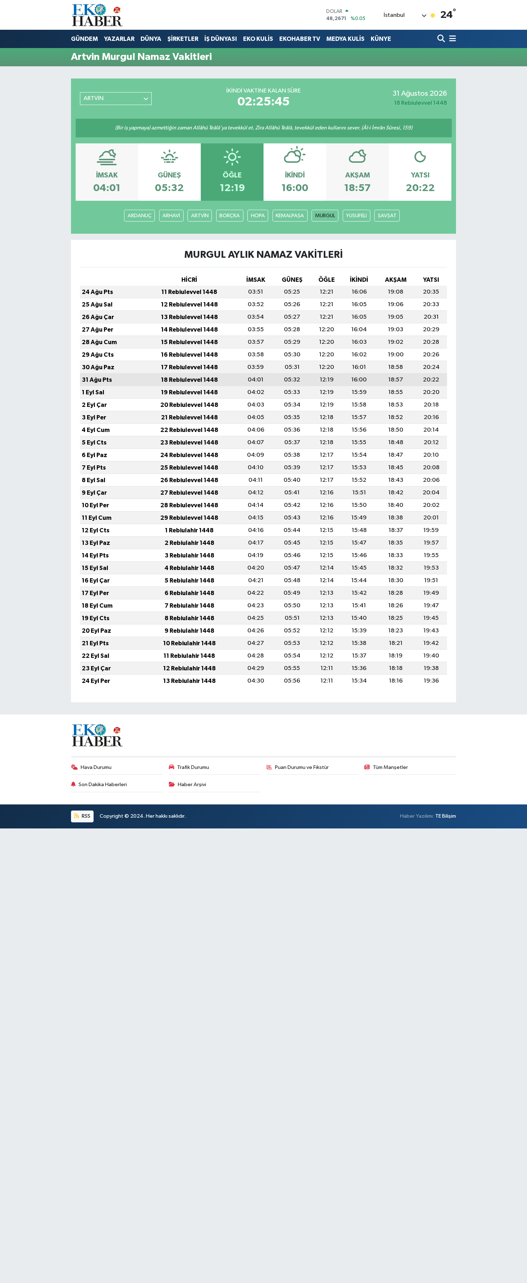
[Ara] (441, 39)
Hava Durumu (96, 767)
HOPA (258, 215)
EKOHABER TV (299, 39)
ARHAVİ (171, 215)
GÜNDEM (84, 39)
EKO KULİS (258, 39)
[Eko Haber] (98, 14)
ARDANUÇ (140, 215)
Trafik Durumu (193, 767)
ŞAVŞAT (387, 215)
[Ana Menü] (451, 39)
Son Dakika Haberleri (103, 784)
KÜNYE (381, 39)
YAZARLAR (119, 39)
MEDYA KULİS (345, 39)
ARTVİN (200, 215)
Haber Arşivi (192, 784)
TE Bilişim (445, 816)
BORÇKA (229, 215)
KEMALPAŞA (290, 215)
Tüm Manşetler (390, 767)
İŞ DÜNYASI (220, 39)
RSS (85, 816)
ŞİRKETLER (182, 39)
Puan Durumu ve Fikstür (302, 767)
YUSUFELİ (356, 215)
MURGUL (325, 215)
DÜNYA (151, 39)
